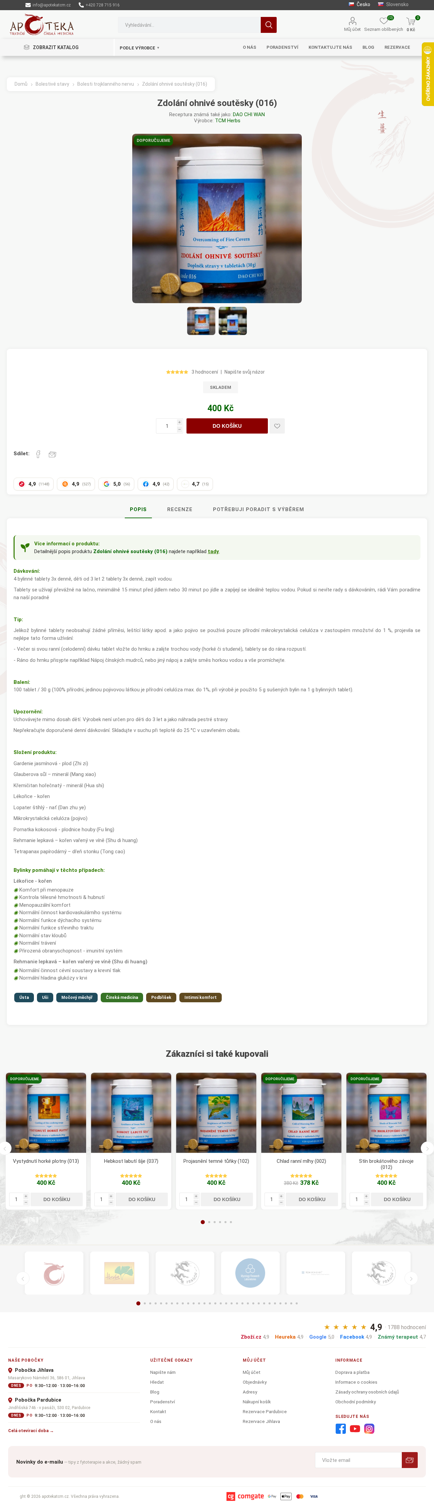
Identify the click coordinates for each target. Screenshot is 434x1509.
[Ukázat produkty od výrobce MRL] (250, 1273)
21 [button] (248, 1303)
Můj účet (352, 29)
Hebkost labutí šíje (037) (131, 1161)
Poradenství (162, 1401)
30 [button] (297, 1303)
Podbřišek (161, 997)
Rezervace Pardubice (265, 1411)
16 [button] (221, 1303)
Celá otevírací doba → (31, 1430)
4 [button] (220, 1222)
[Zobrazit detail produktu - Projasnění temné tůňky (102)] (216, 1113)
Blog (154, 1392)
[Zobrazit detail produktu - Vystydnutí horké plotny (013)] (46, 1113)
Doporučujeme (153, 140)
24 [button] (264, 1303)
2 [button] (209, 1222)
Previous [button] (22, 1278)
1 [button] (203, 1222)
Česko (363, 4)
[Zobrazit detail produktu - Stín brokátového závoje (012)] (386, 1113)
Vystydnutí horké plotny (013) (46, 1161)
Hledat (269, 25)
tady (213, 551)
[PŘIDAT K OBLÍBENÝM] (277, 426)
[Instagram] (369, 1429)
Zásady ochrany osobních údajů (367, 1392)
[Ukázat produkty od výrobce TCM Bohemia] (315, 1273)
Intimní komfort (200, 997)
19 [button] (237, 1303)
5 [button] (225, 1222)
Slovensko (397, 4)
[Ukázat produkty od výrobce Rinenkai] (54, 1273)
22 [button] (253, 1303)
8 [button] (177, 1303)
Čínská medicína (122, 997)
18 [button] (232, 1303)
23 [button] (259, 1303)
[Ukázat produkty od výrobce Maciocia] (185, 1273)
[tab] (138, 509)
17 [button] (226, 1303)
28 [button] (286, 1303)
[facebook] (340, 1429)
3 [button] (215, 1222)
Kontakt (158, 1411)
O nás (155, 1421)
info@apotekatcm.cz (51, 5)
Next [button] (411, 1278)
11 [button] (194, 1303)
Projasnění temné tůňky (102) (216, 1161)
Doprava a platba (352, 1372)
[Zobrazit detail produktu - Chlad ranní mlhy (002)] (301, 1113)
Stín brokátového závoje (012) (386, 1164)
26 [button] (275, 1303)
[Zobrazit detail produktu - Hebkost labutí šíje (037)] (131, 1113)
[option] (45, 1141)
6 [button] (231, 1222)
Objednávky (255, 1382)
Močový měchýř (77, 997)
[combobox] (189, 25)
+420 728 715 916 (102, 5)
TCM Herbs (227, 121)
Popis (138, 509)
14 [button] (210, 1303)
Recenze (180, 509)
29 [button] (291, 1303)
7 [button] (172, 1303)
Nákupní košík (257, 1401)
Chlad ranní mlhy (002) (301, 1161)
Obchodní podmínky (355, 1401)
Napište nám (163, 1372)
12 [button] (199, 1303)
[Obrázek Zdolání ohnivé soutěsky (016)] (201, 321)
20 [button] (242, 1303)
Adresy (250, 1392)
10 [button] (188, 1303)
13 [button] (204, 1303)
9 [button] (183, 1303)
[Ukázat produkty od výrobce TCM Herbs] (119, 1273)
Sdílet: (21, 453)
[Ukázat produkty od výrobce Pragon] (381, 1273)
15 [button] (215, 1303)
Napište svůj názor (244, 372)
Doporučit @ (52, 454)
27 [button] (280, 1303)
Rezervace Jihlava (261, 1421)
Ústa (24, 997)
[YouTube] (355, 1429)
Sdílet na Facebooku (38, 454)
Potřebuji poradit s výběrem (258, 509)
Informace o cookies (356, 1382)
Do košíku (227, 426)
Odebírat (410, 1460)
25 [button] (270, 1303)
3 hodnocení (205, 372)
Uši (45, 997)
